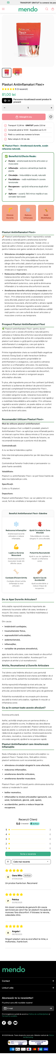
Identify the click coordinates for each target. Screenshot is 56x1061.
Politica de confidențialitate (38, 1014)
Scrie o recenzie (28, 854)
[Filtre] (8, 861)
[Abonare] (51, 1008)
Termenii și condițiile (9, 1016)
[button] (52, 9)
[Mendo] (28, 9)
